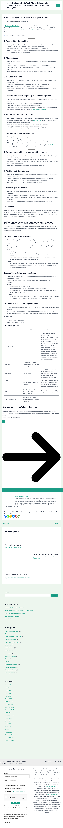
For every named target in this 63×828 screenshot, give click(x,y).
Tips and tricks (8, 547)
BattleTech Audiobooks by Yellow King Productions (19, 610)
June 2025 (8, 723)
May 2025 (8, 726)
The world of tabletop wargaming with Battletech (13, 761)
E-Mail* (6, 773)
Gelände (32, 30)
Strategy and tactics (10, 639)
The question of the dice (13, 545)
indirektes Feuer (37, 120)
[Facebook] (5, 516)
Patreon (7, 661)
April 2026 (8, 696)
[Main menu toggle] (58, 5)
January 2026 (9, 704)
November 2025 (9, 710)
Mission (23, 30)
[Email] (18, 516)
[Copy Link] (10, 516)
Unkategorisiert (9, 672)
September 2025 (9, 715)
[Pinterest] (16, 516)
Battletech (8, 645)
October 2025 (9, 712)
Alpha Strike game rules (38, 557)
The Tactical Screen (10, 670)
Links (20, 763)
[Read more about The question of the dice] (18, 539)
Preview (7, 659)
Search (7, 592)
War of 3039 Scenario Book (12, 616)
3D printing (8, 653)
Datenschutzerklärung (19, 791)
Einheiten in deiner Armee (11, 30)
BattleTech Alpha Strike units (13, 636)
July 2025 (8, 721)
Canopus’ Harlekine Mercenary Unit (15, 613)
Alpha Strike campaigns (11, 642)
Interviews (8, 650)
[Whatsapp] (8, 516)
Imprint (10, 763)
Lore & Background (10, 667)
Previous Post (6, 523)
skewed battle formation (39, 109)
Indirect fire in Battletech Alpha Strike (45, 554)
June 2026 (8, 690)
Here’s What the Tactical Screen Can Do (16, 607)
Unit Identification (10, 619)
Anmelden (16, 802)
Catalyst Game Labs (51, 786)
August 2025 (8, 718)
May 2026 (8, 693)
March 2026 (8, 699)
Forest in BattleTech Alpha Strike (16, 575)
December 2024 (9, 740)
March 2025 (8, 732)
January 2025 (9, 737)
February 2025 (9, 735)
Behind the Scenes (10, 656)
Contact (16, 763)
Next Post (57, 523)
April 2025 (8, 729)
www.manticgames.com (52, 794)
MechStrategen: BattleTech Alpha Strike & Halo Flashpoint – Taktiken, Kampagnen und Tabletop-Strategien (28, 5)
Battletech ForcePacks (11, 664)
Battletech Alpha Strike (12, 26)
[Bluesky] (13, 516)
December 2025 (9, 707)
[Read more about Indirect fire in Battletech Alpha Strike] (45, 543)
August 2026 (8, 685)
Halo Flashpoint (9, 647)
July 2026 (8, 687)
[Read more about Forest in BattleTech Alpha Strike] (18, 567)
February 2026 (9, 701)
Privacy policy (4, 763)
